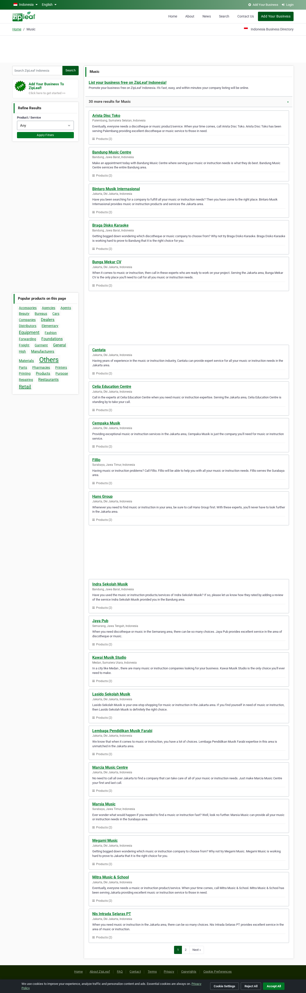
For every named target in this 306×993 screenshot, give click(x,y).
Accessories (28, 308)
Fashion (51, 333)
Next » (196, 950)
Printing (25, 373)
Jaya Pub (100, 621)
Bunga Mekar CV (106, 262)
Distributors (27, 326)
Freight (24, 345)
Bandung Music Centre (111, 152)
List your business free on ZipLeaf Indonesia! (127, 82)
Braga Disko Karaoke (110, 225)
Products (43, 373)
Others (49, 360)
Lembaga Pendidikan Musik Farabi (122, 731)
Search (224, 16)
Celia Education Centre (111, 386)
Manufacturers (42, 351)
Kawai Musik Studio (109, 657)
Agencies (48, 308)
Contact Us (245, 16)
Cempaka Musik (106, 423)
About (189, 16)
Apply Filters (45, 135)
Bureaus (41, 314)
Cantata (99, 350)
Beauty (24, 314)
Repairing (26, 380)
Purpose (61, 373)
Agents (65, 308)
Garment (41, 345)
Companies (27, 320)
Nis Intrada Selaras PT (111, 914)
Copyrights (189, 971)
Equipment (29, 332)
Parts (23, 367)
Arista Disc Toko (106, 115)
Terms (152, 971)
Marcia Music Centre (110, 767)
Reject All (251, 986)
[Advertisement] (153, 48)
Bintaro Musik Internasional (116, 189)
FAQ (120, 971)
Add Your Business (275, 16)
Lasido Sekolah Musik (111, 694)
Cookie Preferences (217, 971)
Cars (55, 314)
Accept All (274, 986)
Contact (135, 971)
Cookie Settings (224, 986)
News (206, 16)
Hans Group (102, 496)
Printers (61, 367)
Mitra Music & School (110, 877)
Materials (26, 361)
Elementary (50, 326)
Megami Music (105, 840)
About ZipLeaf (100, 971)
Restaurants (48, 379)
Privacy (169, 971)
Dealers (48, 319)
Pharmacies (41, 367)
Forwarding (27, 339)
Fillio (96, 460)
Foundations (52, 339)
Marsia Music (103, 804)
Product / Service (29, 117)
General (59, 345)
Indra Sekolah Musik (110, 584)
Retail (25, 387)
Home (172, 16)
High (22, 351)
